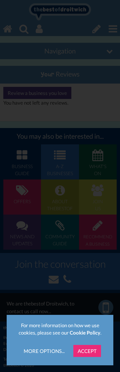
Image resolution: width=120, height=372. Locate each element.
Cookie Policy (85, 333)
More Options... (44, 351)
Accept (87, 351)
